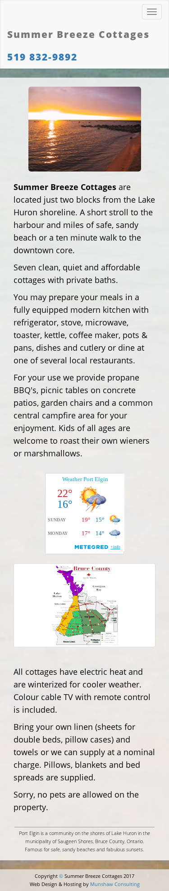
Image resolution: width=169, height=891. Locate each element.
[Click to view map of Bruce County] (84, 605)
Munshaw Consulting (115, 884)
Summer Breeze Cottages (78, 34)
